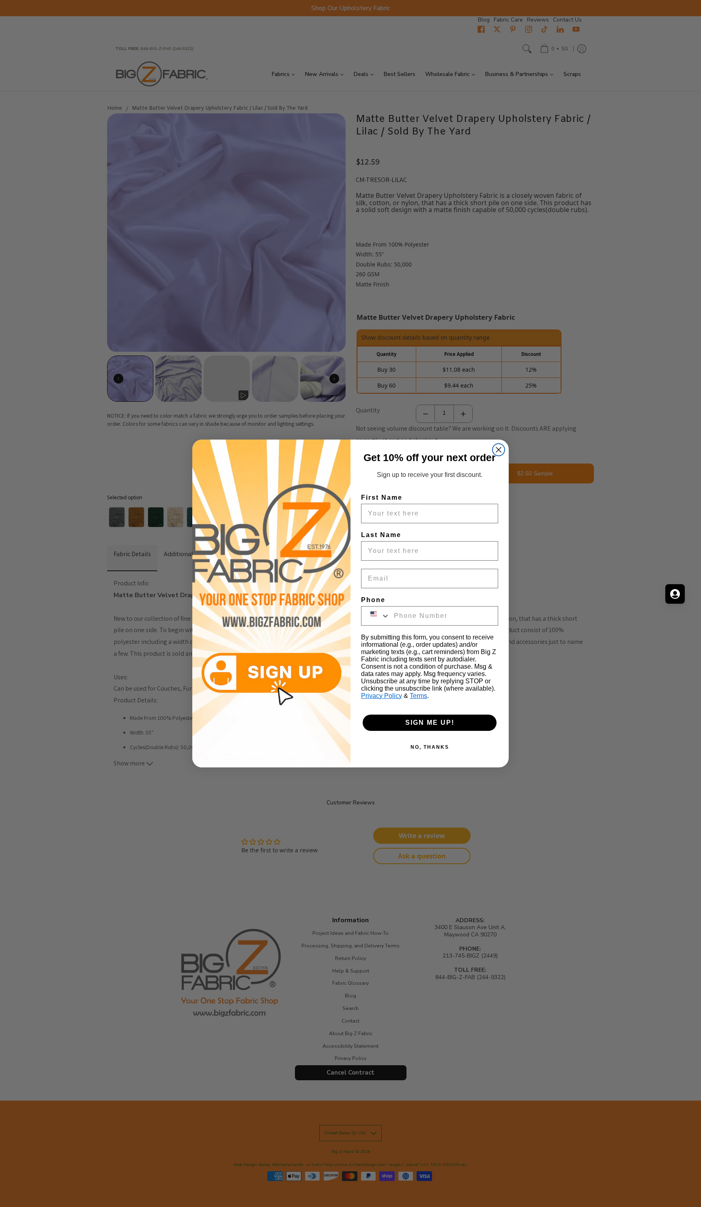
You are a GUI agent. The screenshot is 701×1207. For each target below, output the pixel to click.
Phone (373, 599)
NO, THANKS (430, 747)
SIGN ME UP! (429, 722)
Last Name (381, 534)
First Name (381, 497)
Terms (418, 695)
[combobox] (375, 616)
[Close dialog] (498, 450)
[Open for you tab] (675, 594)
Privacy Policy (381, 695)
